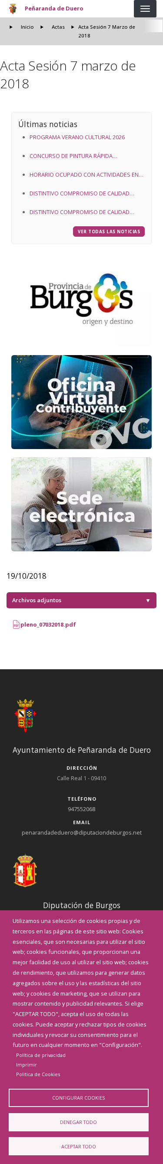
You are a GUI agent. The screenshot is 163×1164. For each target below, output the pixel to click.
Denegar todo (78, 1122)
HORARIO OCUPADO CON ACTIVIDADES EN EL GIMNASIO (84, 175)
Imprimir (26, 1064)
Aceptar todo (78, 1146)
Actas (58, 26)
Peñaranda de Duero (54, 8)
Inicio (27, 26)
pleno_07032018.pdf (47, 624)
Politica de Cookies (38, 1074)
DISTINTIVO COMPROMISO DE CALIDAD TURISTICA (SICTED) (80, 194)
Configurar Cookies (78, 1097)
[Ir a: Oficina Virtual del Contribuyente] (81, 402)
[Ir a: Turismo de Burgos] (81, 299)
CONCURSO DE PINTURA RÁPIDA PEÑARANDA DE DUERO (71, 156)
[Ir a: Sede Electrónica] (81, 504)
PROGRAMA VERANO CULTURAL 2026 (77, 137)
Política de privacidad (41, 1055)
